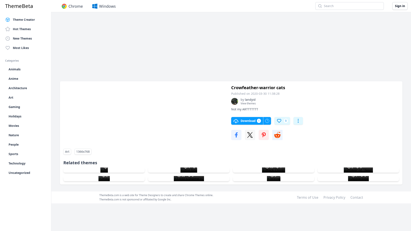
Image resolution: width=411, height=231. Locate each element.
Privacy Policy (334, 197)
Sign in (400, 6)
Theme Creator (24, 20)
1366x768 (83, 152)
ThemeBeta (19, 6)
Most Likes (21, 48)
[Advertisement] (188, 49)
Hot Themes (22, 29)
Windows (107, 6)
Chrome (75, 6)
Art (67, 152)
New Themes (22, 38)
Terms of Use (307, 197)
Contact (356, 197)
